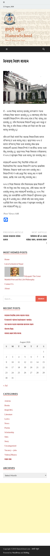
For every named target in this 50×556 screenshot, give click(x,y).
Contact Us (8, 284)
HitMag (26, 552)
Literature (8, 414)
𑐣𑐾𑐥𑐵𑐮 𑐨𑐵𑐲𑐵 (7, 459)
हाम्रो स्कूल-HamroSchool (18, 32)
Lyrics (6, 419)
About (7, 288)
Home (6, 259)
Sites (6, 436)
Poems (7, 428)
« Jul (5, 385)
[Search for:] (25, 299)
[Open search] (44, 49)
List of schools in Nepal (13, 264)
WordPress (16, 552)
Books (7, 405)
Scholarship (9, 432)
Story (6, 441)
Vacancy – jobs (10, 450)
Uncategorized (10, 445)
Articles (7, 401)
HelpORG (8, 410)
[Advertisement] (25, 508)
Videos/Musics (10, 454)
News (6, 423)
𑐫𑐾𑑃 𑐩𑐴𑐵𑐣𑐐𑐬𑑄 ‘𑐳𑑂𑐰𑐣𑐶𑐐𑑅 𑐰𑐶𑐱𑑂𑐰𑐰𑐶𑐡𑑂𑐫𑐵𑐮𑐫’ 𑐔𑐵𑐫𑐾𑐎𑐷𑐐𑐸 (18, 320)
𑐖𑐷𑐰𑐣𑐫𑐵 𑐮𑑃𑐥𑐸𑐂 (8, 329)
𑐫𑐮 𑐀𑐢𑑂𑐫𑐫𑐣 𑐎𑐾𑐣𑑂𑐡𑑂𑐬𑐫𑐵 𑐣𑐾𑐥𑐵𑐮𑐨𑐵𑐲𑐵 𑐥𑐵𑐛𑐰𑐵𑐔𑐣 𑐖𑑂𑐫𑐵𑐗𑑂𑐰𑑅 (18, 324)
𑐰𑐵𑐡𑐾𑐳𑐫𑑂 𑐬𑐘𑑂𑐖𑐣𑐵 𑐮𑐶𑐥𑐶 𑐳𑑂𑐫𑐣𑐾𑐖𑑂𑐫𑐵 (12, 333)
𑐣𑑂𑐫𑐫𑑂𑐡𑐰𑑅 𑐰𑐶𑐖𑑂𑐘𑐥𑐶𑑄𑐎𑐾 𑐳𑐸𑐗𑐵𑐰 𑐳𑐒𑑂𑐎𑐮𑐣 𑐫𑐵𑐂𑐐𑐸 (16, 315)
